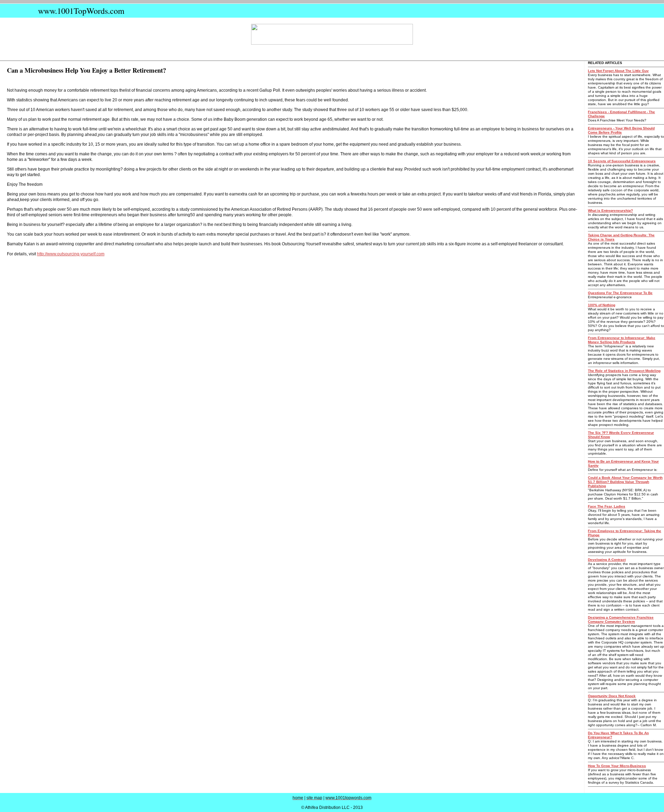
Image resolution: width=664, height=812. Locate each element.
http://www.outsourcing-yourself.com (70, 254)
